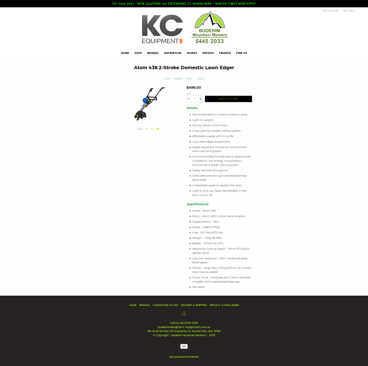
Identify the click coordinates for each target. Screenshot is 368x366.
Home (125, 53)
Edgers (200, 78)
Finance (225, 53)
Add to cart (228, 99)
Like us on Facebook (184, 313)
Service (208, 53)
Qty (189, 94)
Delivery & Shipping (194, 305)
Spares (192, 53)
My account (331, 10)
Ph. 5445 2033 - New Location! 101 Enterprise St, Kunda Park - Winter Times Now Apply (184, 3)
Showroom (172, 53)
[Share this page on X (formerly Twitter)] (152, 128)
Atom (189, 78)
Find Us (241, 53)
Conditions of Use (165, 305)
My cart (348, 10)
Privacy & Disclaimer (224, 305)
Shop (138, 53)
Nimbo (195, 357)
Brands (153, 53)
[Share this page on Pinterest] (158, 129)
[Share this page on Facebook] (146, 129)
